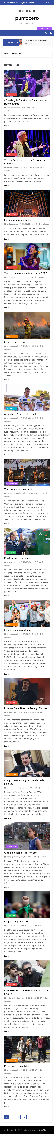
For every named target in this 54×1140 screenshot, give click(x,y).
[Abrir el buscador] (46, 33)
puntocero (27, 18)
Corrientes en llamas (15, 342)
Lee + (6, 125)
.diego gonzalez (13, 346)
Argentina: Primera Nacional (20, 414)
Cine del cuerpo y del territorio (21, 852)
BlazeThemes (44, 1130)
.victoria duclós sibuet (15, 998)
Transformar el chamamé (18, 489)
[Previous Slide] (46, 2)
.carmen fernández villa (15, 493)
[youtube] (34, 11)
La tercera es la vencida (30, 40)
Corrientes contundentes (18, 630)
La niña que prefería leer (18, 220)
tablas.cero (11, 408)
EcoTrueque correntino (17, 558)
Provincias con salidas (16, 1066)
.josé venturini (12, 788)
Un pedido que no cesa (17, 921)
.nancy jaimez (12, 856)
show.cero (11, 94)
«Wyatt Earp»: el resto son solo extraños (27, 2)
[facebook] (19, 11)
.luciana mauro (12, 224)
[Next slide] (50, 2)
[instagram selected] (23, 11)
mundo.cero (11, 336)
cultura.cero (12, 483)
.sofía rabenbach (13, 107)
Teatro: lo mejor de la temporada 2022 (25, 273)
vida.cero (10, 552)
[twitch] (30, 11)
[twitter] (26, 11)
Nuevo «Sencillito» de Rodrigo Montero (26, 708)
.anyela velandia (13, 167)
